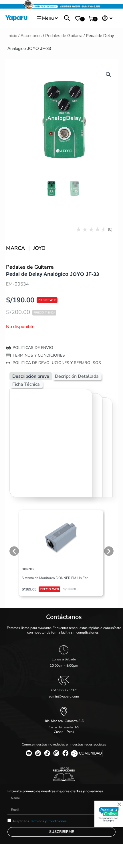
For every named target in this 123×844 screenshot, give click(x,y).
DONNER (28, 569)
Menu (48, 18)
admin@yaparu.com (64, 696)
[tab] (30, 376)
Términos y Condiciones (48, 821)
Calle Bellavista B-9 (64, 727)
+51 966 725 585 (64, 690)
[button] (108, 74)
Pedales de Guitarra (63, 35)
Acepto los (39, 821)
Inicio (12, 35)
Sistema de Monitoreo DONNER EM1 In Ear (55, 578)
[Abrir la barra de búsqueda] (67, 18)
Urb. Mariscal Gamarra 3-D (63, 721)
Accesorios (31, 35)
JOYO (39, 248)
